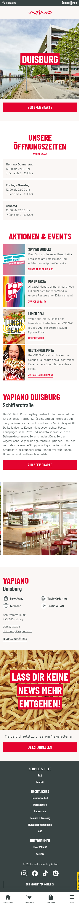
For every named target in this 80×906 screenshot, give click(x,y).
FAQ (40, 775)
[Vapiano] (40, 12)
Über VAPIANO (40, 847)
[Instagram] (24, 873)
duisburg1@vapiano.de (17, 631)
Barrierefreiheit (40, 798)
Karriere (40, 853)
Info (74, 2)
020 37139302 (11, 626)
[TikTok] (45, 873)
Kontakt (40, 782)
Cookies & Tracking (40, 818)
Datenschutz (40, 804)
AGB (40, 831)
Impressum (40, 811)
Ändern (66, 2)
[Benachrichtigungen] (56, 873)
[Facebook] (35, 873)
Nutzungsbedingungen (40, 824)
